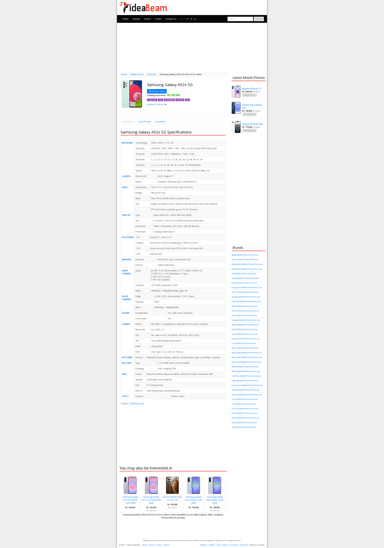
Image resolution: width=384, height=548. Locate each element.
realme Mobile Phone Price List (246, 390)
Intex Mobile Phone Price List (245, 329)
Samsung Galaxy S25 (252, 106)
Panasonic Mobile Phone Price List (247, 385)
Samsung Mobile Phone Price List (247, 394)
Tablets (211, 545)
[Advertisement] (192, 47)
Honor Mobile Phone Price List (245, 310)
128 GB (180, 100)
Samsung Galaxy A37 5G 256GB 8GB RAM (151, 499)
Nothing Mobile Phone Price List (246, 371)
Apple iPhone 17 (251, 88)
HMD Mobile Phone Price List (244, 306)
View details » (249, 95)
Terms (151, 545)
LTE (160, 100)
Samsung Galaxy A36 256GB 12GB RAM (193, 499)
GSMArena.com (136, 403)
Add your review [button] (158, 91)
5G (187, 100)
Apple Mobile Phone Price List (245, 255)
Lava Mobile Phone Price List (244, 334)
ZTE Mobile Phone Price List (244, 427)
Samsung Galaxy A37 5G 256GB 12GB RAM (130, 499)
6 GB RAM (169, 100)
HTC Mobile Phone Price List (244, 315)
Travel (158, 18)
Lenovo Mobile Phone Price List (246, 338)
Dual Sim (152, 100)
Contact (166, 545)
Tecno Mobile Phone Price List (245, 408)
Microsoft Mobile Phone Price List (247, 357)
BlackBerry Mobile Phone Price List (247, 264)
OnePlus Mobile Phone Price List (246, 376)
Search (258, 18)
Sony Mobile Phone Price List (245, 399)
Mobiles (203, 545)
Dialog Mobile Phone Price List (245, 278)
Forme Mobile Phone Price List (245, 292)
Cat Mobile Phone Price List (244, 273)
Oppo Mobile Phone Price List (245, 380)
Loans (218, 545)
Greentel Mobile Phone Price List (246, 301)
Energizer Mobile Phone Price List (247, 287)
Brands (136, 18)
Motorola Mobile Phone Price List (246, 362)
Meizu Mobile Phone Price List (245, 348)
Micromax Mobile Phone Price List (247, 352)
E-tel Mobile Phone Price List (244, 282)
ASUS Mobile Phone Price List (245, 259)
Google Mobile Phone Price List (246, 296)
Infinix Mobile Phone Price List (245, 324)
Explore (226, 545)
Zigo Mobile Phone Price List (244, 422)
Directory (234, 545)
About (144, 545)
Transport (244, 545)
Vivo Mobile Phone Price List (244, 413)
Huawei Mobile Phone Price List (246, 320)
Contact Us (171, 18)
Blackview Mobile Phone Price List (247, 268)
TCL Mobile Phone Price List (244, 403)
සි (191, 18)
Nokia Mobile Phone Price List (245, 366)
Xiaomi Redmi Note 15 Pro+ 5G (172, 498)
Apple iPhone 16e (252, 124)
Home (125, 18)
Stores (147, 18)
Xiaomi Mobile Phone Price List (245, 417)
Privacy (158, 545)
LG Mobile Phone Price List (243, 343)
